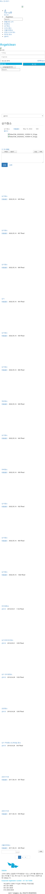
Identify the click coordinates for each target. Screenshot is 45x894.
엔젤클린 (16, 129)
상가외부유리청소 (7, 640)
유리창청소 (5, 606)
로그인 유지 (6, 61)
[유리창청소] (22, 590)
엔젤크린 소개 (8, 22)
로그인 (6, 15)
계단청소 (4, 401)
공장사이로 (5, 777)
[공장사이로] (22, 761)
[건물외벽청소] (22, 829)
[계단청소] (22, 385)
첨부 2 (5, 131)
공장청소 (4, 708)
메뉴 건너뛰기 (4, 1)
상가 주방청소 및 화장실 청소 (11, 743)
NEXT (13, 151)
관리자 (4, 609)
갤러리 (6, 36)
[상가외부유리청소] (22, 624)
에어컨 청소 (8, 34)
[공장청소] (22, 693)
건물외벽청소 (8, 30)
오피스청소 (8, 28)
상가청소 (7, 26)
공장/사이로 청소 (9, 32)
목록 (41, 151)
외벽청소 (4, 469)
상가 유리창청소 (7, 674)
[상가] (22, 283)
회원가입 (7, 13)
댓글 (35, 151)
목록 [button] (41, 851)
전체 (4, 165)
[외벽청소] (22, 454)
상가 (3, 299)
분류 (11, 165)
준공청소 (7, 24)
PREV (6, 151)
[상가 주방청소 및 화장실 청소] (22, 727)
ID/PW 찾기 (41, 61)
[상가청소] (22, 180)
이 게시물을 (5, 149)
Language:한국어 (7, 67)
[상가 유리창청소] (22, 658)
